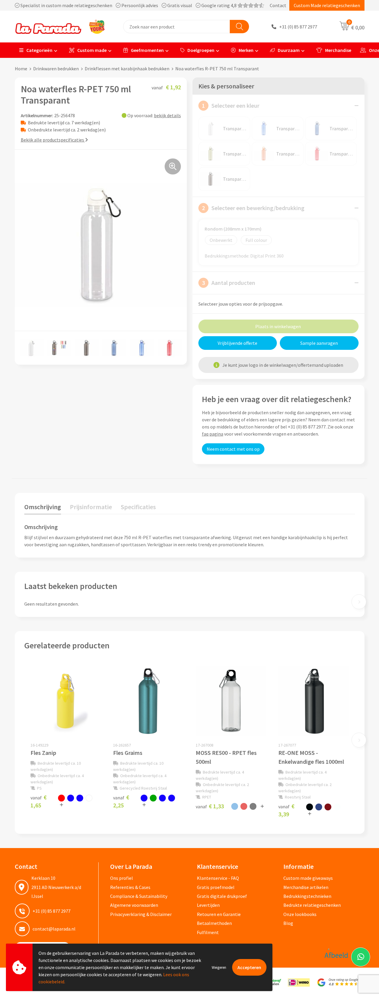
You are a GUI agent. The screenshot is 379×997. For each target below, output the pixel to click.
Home (21, 69)
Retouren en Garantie (219, 914)
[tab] (42, 508)
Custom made (92, 50)
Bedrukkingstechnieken (307, 896)
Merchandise (338, 50)
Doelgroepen (200, 50)
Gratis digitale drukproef (222, 896)
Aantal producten (228, 282)
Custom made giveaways (308, 878)
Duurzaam (289, 50)
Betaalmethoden (214, 923)
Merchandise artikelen (305, 887)
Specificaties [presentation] (138, 507)
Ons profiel (121, 878)
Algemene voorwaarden (134, 905)
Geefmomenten (147, 50)
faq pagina (212, 434)
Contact (278, 5)
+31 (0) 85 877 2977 (298, 27)
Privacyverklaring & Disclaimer (141, 914)
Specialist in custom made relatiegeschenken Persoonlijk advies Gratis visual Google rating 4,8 (128, 5)
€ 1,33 (210, 806)
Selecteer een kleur (230, 105)
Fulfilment (208, 932)
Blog (288, 923)
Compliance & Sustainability (138, 896)
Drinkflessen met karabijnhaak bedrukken (127, 69)
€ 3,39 (286, 810)
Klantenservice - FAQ (218, 878)
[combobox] (176, 26)
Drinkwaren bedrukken (56, 69)
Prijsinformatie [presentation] (91, 507)
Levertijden (208, 905)
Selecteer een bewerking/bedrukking (253, 208)
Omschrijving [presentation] (42, 507)
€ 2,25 (121, 801)
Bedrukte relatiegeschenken (312, 905)
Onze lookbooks (300, 914)
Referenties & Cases (130, 887)
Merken (246, 50)
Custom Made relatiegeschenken (327, 5)
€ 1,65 (38, 801)
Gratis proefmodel (216, 887)
